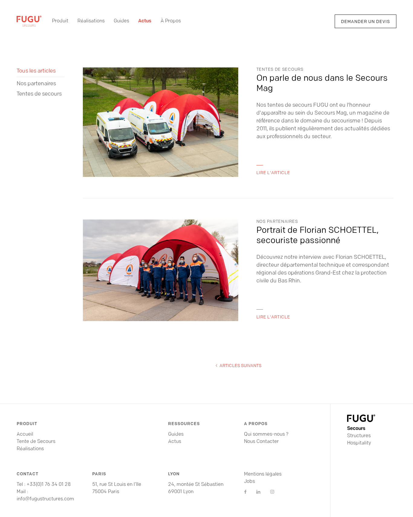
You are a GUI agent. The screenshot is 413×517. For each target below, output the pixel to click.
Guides (121, 21)
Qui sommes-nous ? (266, 434)
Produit (60, 21)
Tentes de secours (39, 94)
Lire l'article (273, 173)
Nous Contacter (261, 441)
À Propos (171, 21)
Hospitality (359, 443)
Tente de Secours (36, 441)
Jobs (249, 481)
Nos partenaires (36, 84)
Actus (144, 21)
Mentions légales (262, 474)
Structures (359, 436)
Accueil (25, 434)
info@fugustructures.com (45, 499)
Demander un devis (365, 22)
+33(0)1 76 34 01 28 (49, 484)
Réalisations (91, 21)
